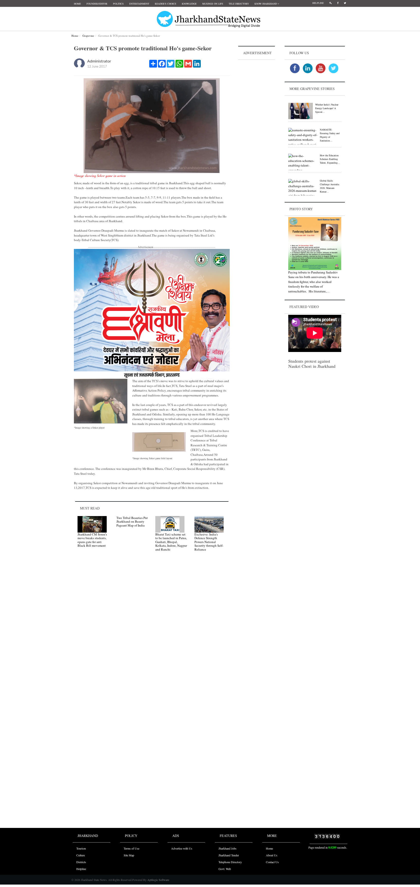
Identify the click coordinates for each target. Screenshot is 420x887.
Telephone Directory (230, 862)
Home (77, 3)
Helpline (318, 3)
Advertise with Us (181, 848)
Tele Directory (239, 3)
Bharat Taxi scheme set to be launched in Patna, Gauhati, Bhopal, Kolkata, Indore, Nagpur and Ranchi (171, 542)
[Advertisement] (256, 134)
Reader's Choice (165, 3)
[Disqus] (152, 624)
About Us (271, 855)
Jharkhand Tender (229, 855)
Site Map (129, 855)
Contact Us (272, 862)
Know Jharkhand (266, 3)
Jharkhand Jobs (227, 848)
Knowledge (189, 3)
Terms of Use (131, 848)
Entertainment (139, 3)
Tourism (81, 848)
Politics (118, 3)
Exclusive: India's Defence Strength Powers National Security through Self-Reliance (208, 542)
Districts (81, 862)
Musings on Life (212, 3)
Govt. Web (225, 869)
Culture (80, 855)
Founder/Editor (97, 3)
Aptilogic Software (158, 880)
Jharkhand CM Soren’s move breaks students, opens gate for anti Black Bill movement (92, 540)
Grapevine (88, 35)
